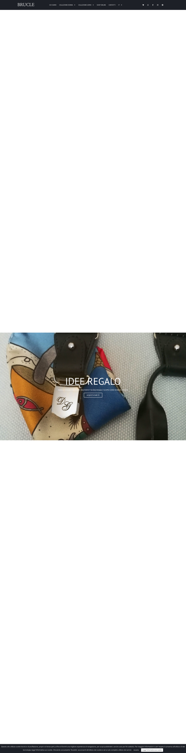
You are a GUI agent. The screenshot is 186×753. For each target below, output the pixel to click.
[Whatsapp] (148, 5)
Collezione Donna (66, 5)
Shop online (101, 5)
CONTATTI (112, 5)
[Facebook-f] (152, 5)
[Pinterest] (162, 5)
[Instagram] (157, 5)
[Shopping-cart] (143, 5)
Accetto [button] (136, 750)
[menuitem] (120, 5)
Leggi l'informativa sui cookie (152, 750)
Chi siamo (52, 5)
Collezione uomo (84, 5)
